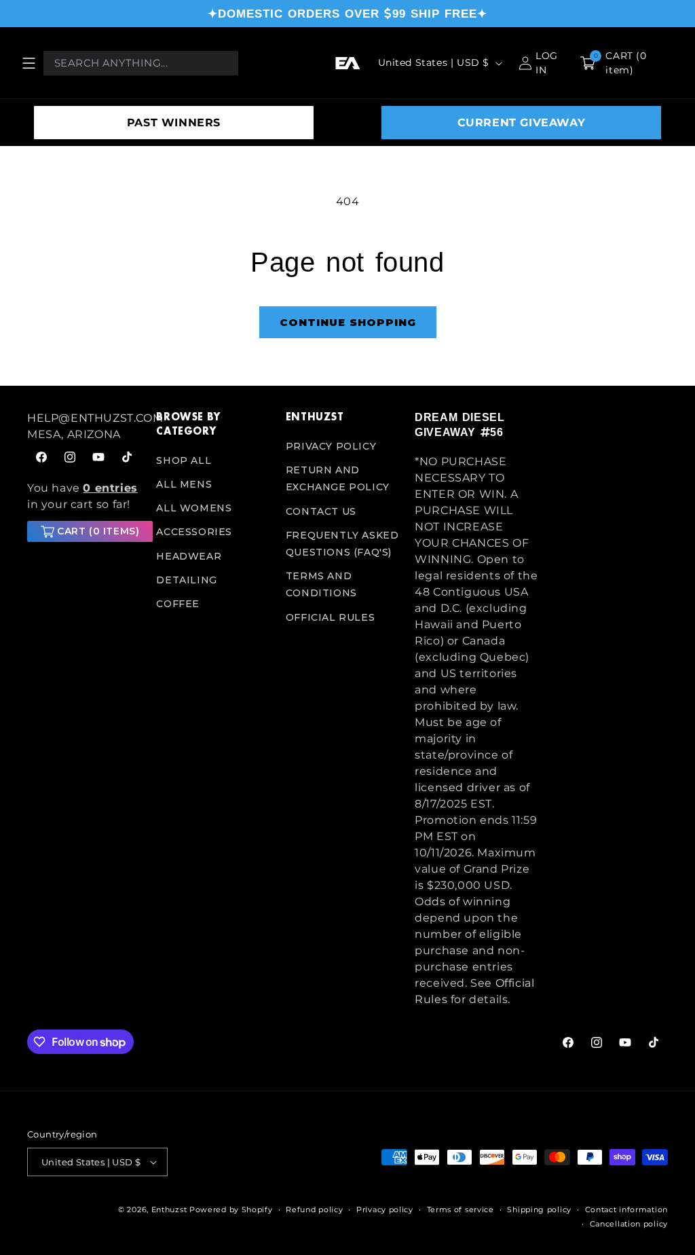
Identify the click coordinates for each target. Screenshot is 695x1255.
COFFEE (178, 604)
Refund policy (314, 1209)
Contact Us (321, 511)
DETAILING (186, 580)
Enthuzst (169, 1209)
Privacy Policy (331, 446)
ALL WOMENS (193, 508)
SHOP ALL (183, 460)
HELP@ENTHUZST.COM (95, 418)
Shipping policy (539, 1209)
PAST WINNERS (174, 122)
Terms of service (460, 1209)
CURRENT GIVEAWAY (521, 122)
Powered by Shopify (231, 1209)
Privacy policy (384, 1209)
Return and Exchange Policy (338, 478)
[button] (28, 63)
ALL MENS (184, 484)
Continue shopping (348, 322)
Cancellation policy (629, 1224)
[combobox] (141, 63)
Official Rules (330, 617)
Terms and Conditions (321, 584)
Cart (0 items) (98, 531)
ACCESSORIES (194, 532)
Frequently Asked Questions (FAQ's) (342, 543)
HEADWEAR (188, 556)
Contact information (626, 1209)
